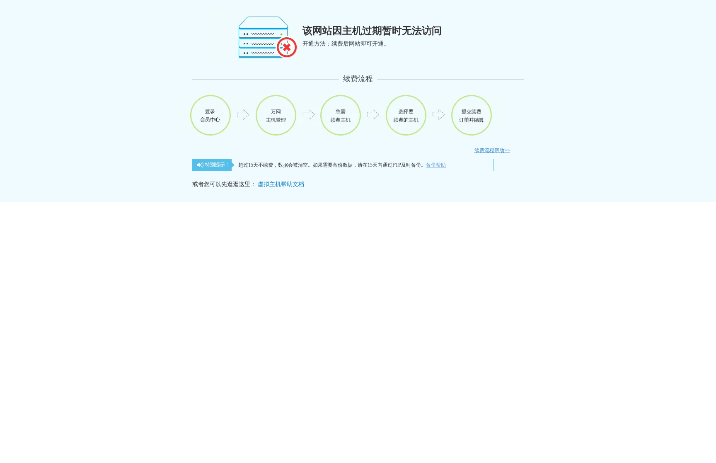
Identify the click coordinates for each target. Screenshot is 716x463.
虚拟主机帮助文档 (281, 184)
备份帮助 (436, 165)
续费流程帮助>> (492, 150)
